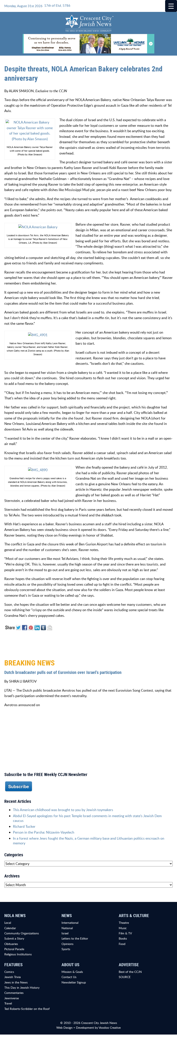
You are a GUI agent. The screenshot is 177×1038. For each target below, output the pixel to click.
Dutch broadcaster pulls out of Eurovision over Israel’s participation (63, 672)
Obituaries (11, 944)
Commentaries (14, 993)
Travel (8, 1003)
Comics (9, 972)
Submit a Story (14, 938)
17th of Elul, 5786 (57, 5)
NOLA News (15, 915)
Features (13, 964)
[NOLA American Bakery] (37, 226)
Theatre (124, 923)
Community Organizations (21, 933)
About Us (70, 964)
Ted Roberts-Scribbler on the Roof (27, 1009)
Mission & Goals (72, 972)
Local (7, 923)
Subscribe (18, 786)
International (70, 923)
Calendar (10, 928)
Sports (66, 949)
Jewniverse (11, 998)
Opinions (67, 944)
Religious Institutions (18, 954)
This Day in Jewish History (22, 987)
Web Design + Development (75, 1027)
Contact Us (69, 977)
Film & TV (125, 933)
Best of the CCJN (130, 972)
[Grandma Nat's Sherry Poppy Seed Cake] (37, 469)
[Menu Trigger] (171, 6)
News (67, 915)
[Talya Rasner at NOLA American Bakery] (30, 130)
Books (123, 938)
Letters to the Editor (75, 938)
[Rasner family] (37, 334)
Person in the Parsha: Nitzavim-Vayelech (43, 832)
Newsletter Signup (74, 982)
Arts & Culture (134, 915)
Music (123, 928)
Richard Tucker (24, 826)
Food (122, 944)
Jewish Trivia (12, 977)
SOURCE (125, 977)
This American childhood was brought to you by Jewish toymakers (63, 809)
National (67, 928)
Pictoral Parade (14, 949)
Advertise (129, 964)
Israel (65, 933)
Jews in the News (16, 982)
